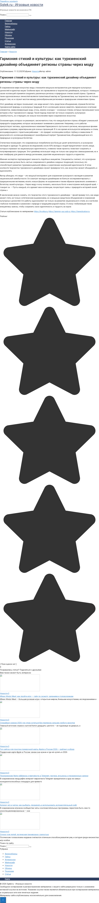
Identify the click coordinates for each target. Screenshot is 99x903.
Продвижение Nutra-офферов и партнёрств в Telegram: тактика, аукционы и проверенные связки (44, 776)
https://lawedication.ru (80, 211)
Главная (8, 21)
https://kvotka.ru (41, 211)
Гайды (8, 26)
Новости (8, 32)
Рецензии (9, 38)
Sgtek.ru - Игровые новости (21, 5)
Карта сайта (10, 47)
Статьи (8, 41)
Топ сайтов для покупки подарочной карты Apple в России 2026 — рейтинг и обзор (37, 749)
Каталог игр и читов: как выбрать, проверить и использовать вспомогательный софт (38, 805)
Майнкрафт (10, 29)
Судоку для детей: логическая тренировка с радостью (24, 834)
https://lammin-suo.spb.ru (59, 211)
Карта (7, 879)
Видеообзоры (11, 23)
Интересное (10, 44)
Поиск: (3, 15)
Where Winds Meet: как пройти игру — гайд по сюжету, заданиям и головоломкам (36, 696)
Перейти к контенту (9, 1)
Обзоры (8, 35)
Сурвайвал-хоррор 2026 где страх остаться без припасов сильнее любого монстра (37, 723)
